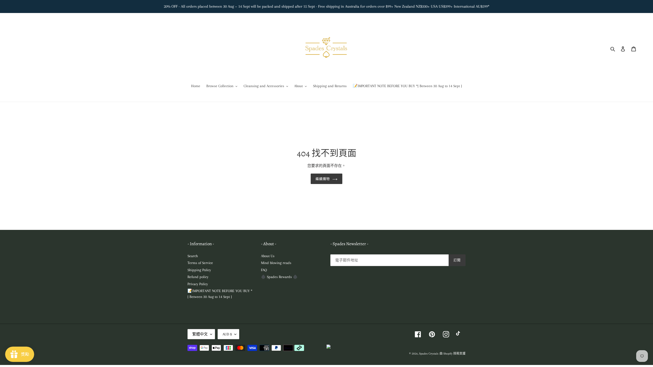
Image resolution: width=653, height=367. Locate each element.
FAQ (264, 270)
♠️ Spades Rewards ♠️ (279, 277)
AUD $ (227, 334)
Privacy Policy (197, 284)
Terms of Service (200, 263)
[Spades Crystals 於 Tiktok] (459, 334)
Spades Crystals (428, 353)
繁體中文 (200, 334)
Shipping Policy (199, 270)
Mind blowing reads (276, 263)
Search (192, 256)
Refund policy (197, 277)
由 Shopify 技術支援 (452, 353)
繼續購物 (323, 179)
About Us (267, 256)
